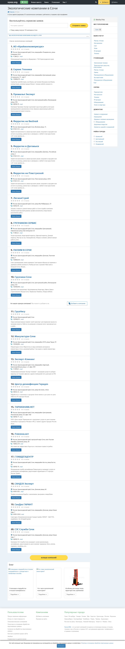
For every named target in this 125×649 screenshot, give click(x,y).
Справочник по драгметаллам (17, 639)
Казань (84, 616)
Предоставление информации (17, 616)
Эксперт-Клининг (25, 359)
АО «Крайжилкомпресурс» (28, 46)
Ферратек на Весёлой (25, 121)
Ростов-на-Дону (69, 621)
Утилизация (56, 2)
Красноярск (104, 619)
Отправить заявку (79, 25)
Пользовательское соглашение (17, 621)
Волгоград (79, 621)
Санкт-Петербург (69, 616)
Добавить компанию (78, 303)
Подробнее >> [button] (15, 594)
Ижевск (104, 621)
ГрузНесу (20, 311)
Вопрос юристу (36, 2)
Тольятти (99, 621)
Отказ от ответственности (16, 619)
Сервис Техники (22, 69)
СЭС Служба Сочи (24, 529)
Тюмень (97, 619)
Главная (12, 12)
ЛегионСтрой (21, 198)
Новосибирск (68, 619)
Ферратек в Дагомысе (26, 146)
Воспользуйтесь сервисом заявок (26, 20)
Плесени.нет (22, 434)
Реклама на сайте (41, 619)
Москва (106, 616)
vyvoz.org (12, 2)
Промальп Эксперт (24, 94)
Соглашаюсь (61, 646)
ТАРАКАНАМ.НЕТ (24, 407)
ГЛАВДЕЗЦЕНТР (24, 456)
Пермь (92, 619)
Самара (78, 616)
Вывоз (46, 2)
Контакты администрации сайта (18, 634)
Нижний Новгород (89, 621)
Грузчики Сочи (23, 277)
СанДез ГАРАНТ (24, 504)
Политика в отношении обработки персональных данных (18, 625)
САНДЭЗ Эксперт (24, 483)
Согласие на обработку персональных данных (19, 630)
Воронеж (113, 616)
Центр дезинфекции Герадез (31, 384)
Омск (109, 621)
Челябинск (86, 619)
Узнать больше (16, 62)
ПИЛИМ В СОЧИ (22, 250)
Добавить (105, 2)
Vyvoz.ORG (67, 627)
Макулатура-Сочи (25, 336)
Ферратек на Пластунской (28, 173)
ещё (21, 56)
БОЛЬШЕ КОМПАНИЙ (48, 558)
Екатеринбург (78, 619)
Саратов (93, 616)
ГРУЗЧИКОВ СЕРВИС (24, 223)
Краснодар (100, 616)
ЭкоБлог (10, 636)
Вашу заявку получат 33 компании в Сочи (24, 30)
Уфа (88, 616)
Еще (64, 2)
